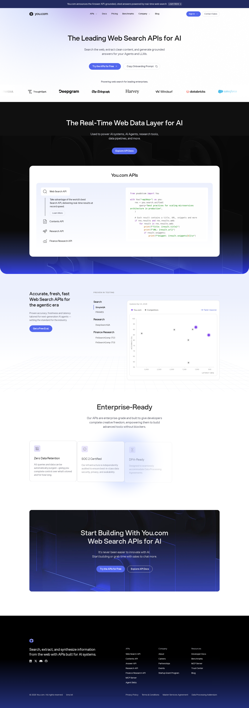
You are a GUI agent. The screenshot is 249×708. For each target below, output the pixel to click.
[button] (94, 14)
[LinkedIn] (30, 661)
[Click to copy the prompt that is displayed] (141, 66)
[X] (35, 661)
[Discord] (41, 661)
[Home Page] (31, 641)
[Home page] (38, 14)
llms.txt (69, 695)
